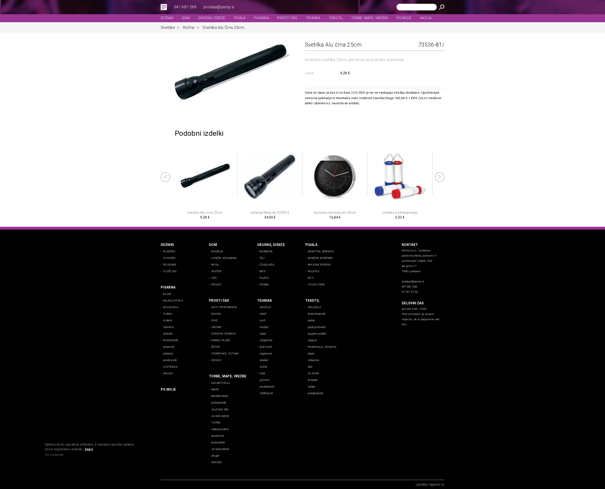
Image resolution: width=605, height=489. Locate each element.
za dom (313, 373)
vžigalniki (265, 340)
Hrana (264, 284)
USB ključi (266, 393)
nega (215, 264)
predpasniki (315, 393)
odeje (311, 386)
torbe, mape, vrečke (369, 18)
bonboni (266, 251)
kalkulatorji (173, 300)
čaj (261, 258)
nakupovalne (219, 429)
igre (214, 320)
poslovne (217, 435)
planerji (168, 353)
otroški (169, 258)
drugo (216, 284)
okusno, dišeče (211, 18)
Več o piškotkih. (54, 454)
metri (263, 313)
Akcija (426, 18)
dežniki (167, 18)
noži (262, 320)
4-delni (167, 320)
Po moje (404, 18)
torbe (216, 422)
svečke (216, 271)
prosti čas (287, 18)
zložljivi (170, 271)
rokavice (313, 360)
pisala (240, 18)
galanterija (220, 382)
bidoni (216, 313)
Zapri (89, 449)
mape (215, 389)
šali (310, 366)
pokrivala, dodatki (322, 347)
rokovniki (170, 340)
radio (262, 333)
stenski (168, 333)
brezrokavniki (317, 313)
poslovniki (170, 360)
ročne (191, 27)
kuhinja (217, 251)
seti (311, 277)
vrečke (216, 462)
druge (215, 455)
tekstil (336, 18)
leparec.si (436, 484)
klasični (169, 251)
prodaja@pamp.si (218, 7)
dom (186, 18)
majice (312, 340)
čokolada (266, 264)
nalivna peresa (319, 264)
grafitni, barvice (321, 251)
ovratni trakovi (223, 333)
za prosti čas (219, 409)
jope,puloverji (317, 327)
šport (216, 347)
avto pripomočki (224, 307)
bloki (167, 294)
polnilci (264, 380)
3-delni (167, 313)
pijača (264, 277)
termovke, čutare (225, 353)
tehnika (313, 18)
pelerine (169, 264)
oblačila (314, 307)
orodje (265, 307)
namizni (168, 327)
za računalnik (220, 416)
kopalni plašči (317, 333)
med (262, 271)
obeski (216, 327)
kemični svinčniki (320, 258)
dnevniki (168, 347)
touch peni (316, 284)
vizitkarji (170, 366)
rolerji (314, 271)
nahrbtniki (219, 396)
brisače (312, 380)
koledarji (170, 307)
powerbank (266, 386)
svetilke (170, 27)
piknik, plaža (220, 340)
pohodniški (218, 402)
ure (214, 277)
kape (311, 353)
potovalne (218, 442)
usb (262, 373)
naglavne (265, 353)
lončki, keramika (224, 258)
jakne (311, 320)
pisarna (261, 18)
